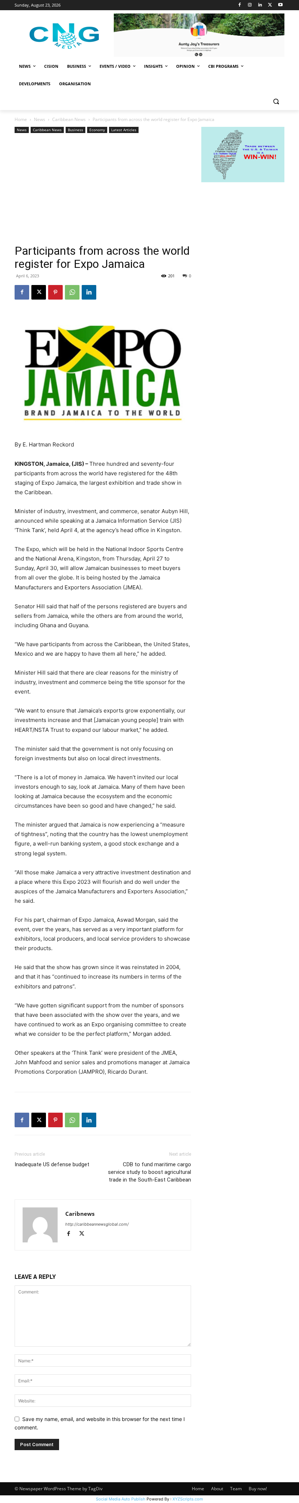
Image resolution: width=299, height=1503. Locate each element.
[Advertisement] (103, 189)
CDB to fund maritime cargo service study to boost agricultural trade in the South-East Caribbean (149, 1172)
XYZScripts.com (187, 1499)
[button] (275, 101)
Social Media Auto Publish (120, 1499)
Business (75, 129)
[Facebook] (240, 5)
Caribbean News (69, 119)
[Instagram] (250, 5)
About (217, 1489)
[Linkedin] (260, 5)
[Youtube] (280, 5)
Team (236, 1489)
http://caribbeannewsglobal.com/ (97, 1224)
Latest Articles (123, 129)
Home (21, 119)
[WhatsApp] (72, 292)
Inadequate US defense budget (52, 1164)
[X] (270, 5)
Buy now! (258, 1489)
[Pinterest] (55, 292)
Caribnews (79, 1213)
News (39, 119)
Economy (97, 129)
